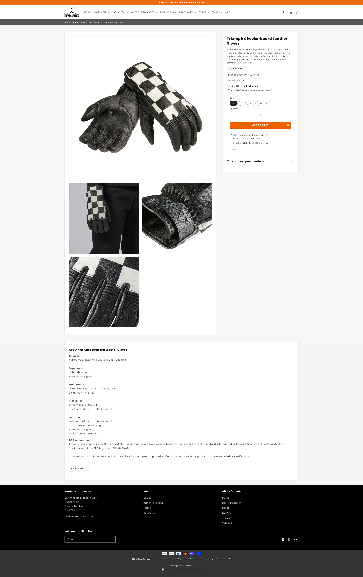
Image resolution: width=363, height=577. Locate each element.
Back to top (77, 468)
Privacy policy (175, 559)
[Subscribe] (112, 539)
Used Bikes (227, 522)
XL (251, 103)
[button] (101, 12)
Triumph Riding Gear (82, 22)
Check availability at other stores (250, 143)
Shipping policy (206, 559)
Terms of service (190, 559)
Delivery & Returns (153, 502)
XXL (262, 103)
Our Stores (149, 513)
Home (67, 22)
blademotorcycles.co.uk (79, 516)
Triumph (226, 518)
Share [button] (233, 149)
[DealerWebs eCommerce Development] (181, 570)
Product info (236, 68)
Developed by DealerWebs (181, 566)
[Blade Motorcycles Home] (72, 12)
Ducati (225, 497)
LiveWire (226, 513)
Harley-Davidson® (231, 502)
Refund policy (161, 559)
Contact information (224, 559)
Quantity (234, 108)
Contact (147, 497)
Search (147, 507)
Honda (225, 507)
